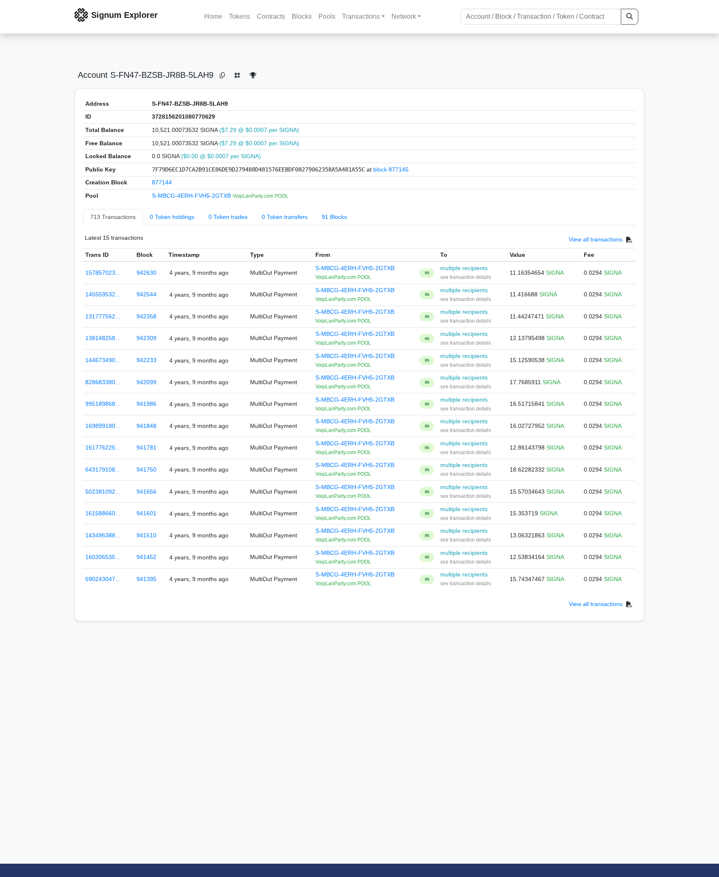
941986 (146, 403)
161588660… (103, 513)
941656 (146, 491)
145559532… (103, 294)
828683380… (103, 382)
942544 (146, 294)
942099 (146, 382)
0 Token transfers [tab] (284, 217)
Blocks (302, 16)
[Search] (629, 17)
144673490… (103, 360)
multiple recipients (464, 268)
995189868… (103, 403)
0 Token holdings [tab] (172, 217)
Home (213, 16)
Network (404, 16)
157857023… (103, 272)
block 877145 (391, 169)
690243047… (103, 579)
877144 (162, 182)
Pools (326, 16)
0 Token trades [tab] (228, 217)
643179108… (103, 469)
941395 (146, 579)
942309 (146, 338)
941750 (146, 469)
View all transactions (595, 239)
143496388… (103, 535)
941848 (146, 425)
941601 (146, 513)
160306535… (103, 557)
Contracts (271, 16)
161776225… (103, 447)
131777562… (103, 316)
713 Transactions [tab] (113, 217)
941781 (146, 447)
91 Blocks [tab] (334, 217)
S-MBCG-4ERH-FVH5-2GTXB (192, 195)
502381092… (103, 491)
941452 (146, 557)
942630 (146, 272)
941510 (146, 535)
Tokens (239, 16)
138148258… (103, 338)
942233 (146, 360)
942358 (146, 316)
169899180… (103, 425)
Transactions (361, 16)
